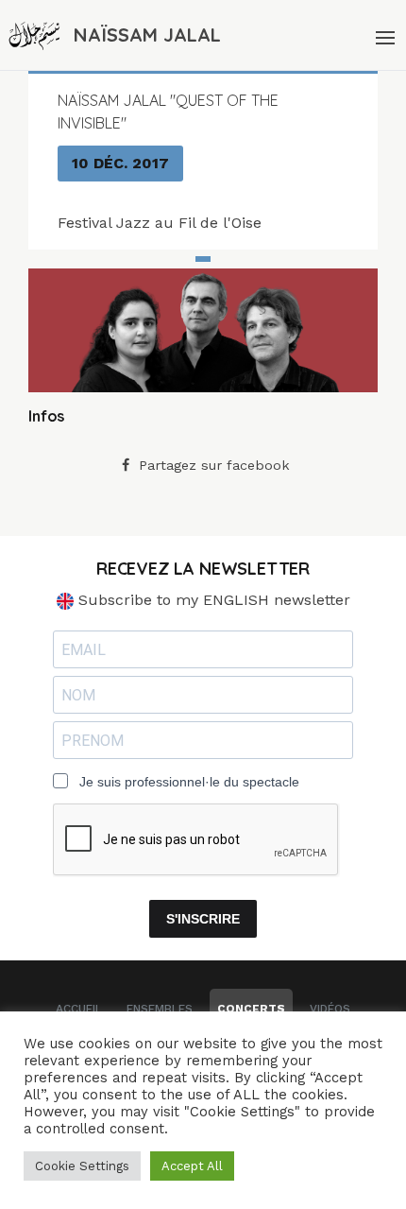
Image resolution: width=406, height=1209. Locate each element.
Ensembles (160, 1008)
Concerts (251, 1008)
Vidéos (330, 1008)
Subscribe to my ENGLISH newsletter (212, 600)
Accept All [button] (192, 1166)
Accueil (79, 1008)
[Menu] (383, 35)
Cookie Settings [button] (82, 1166)
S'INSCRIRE (203, 918)
